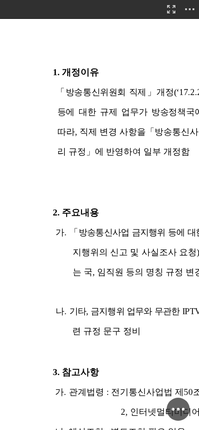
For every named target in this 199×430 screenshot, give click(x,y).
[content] (99, 215)
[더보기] (189, 9)
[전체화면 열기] (171, 9)
